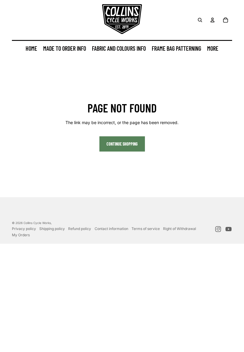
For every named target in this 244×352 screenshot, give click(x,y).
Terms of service (146, 228)
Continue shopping (122, 143)
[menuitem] (212, 48)
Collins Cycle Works (37, 223)
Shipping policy (52, 228)
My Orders (21, 235)
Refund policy (79, 228)
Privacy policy (24, 228)
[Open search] (200, 20)
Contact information (111, 228)
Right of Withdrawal (179, 228)
